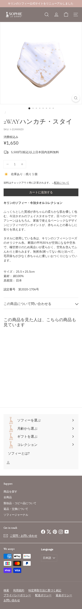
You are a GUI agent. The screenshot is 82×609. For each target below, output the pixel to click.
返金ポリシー (64, 595)
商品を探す (10, 491)
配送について (61, 182)
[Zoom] (76, 98)
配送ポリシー (43, 595)
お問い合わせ (12, 600)
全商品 (8, 497)
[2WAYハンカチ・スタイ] (30, 369)
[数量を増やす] (22, 164)
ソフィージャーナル (16, 515)
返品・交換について (16, 509)
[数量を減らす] (7, 164)
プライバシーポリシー (17, 595)
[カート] (66, 14)
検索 (6, 590)
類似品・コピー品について (20, 503)
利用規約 (18, 590)
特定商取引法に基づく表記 (44, 590)
